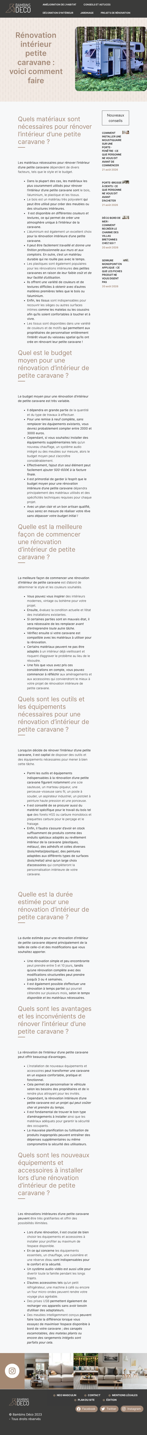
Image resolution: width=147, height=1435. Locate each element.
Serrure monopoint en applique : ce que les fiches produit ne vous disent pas (112, 271)
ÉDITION (111, 1399)
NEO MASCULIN (66, 1395)
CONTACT (94, 1395)
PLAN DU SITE (86, 1399)
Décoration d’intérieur (58, 12)
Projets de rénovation (115, 12)
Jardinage (87, 12)
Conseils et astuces (97, 4)
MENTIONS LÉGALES (124, 1395)
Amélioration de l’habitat (59, 4)
